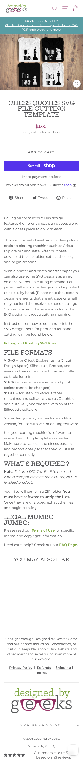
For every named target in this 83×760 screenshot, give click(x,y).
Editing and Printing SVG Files (30, 343)
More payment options (41, 177)
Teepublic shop (34, 649)
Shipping (24, 132)
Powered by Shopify (42, 746)
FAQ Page (68, 545)
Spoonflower (61, 644)
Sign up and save (40, 725)
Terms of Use (43, 530)
